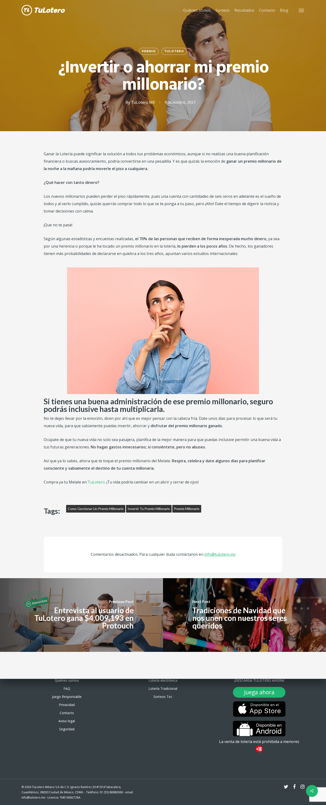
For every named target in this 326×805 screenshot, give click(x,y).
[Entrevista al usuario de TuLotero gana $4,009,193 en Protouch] (81, 615)
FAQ (66, 688)
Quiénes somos (67, 680)
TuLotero (174, 51)
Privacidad (67, 704)
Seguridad (66, 729)
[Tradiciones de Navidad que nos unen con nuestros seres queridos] (244, 615)
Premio (149, 51)
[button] (302, 10)
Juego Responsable (67, 696)
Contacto (67, 713)
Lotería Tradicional (162, 688)
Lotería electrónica (162, 680)
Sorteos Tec (162, 696)
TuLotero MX (143, 102)
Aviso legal (66, 721)
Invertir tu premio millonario (149, 509)
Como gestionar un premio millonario (96, 509)
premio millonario (187, 509)
